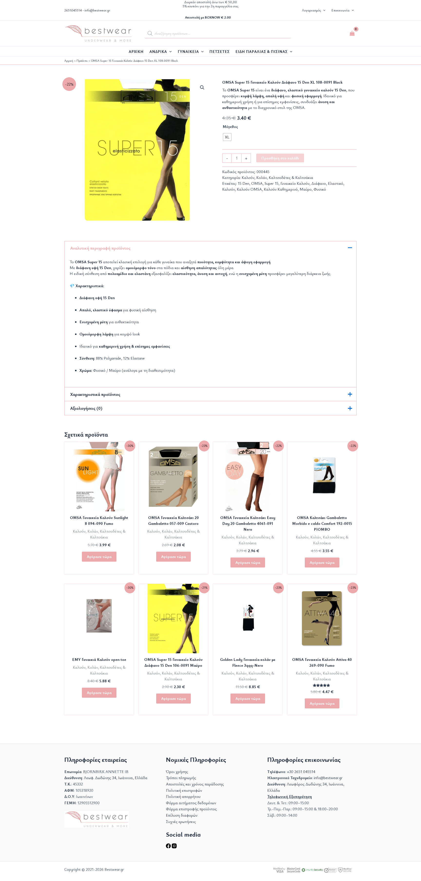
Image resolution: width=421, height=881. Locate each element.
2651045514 (73, 10)
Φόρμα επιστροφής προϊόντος (191, 809)
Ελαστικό (335, 183)
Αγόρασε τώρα (99, 556)
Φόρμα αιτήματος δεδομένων (191, 802)
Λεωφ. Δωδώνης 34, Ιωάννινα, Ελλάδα (115, 777)
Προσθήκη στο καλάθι (280, 158)
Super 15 (271, 183)
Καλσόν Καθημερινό (281, 189)
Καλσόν (228, 189)
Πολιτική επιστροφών (184, 790)
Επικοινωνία (340, 10)
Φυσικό (320, 189)
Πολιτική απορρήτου (183, 796)
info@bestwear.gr (97, 10)
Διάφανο (318, 183)
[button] (323, 10)
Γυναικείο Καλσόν (294, 183)
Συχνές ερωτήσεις (181, 821)
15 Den (243, 183)
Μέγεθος (230, 126)
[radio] (227, 137)
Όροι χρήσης (177, 771)
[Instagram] (174, 847)
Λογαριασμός (311, 10)
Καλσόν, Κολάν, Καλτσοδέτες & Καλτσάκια (277, 177)
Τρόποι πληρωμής (181, 777)
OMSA (257, 183)
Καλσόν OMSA (249, 189)
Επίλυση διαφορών (181, 815)
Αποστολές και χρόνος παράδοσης (195, 784)
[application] (169, 51)
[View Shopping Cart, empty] (352, 33)
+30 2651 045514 (301, 771)
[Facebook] (169, 847)
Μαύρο (306, 189)
